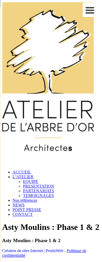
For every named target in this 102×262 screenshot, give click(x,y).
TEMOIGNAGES (38, 195)
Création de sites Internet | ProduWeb (32, 250)
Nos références (25, 200)
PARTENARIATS (38, 191)
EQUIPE (30, 181)
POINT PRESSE (27, 209)
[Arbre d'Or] (48, 163)
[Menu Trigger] (90, 10)
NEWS (19, 205)
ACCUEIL (22, 172)
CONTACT (23, 214)
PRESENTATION (38, 186)
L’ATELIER (23, 177)
